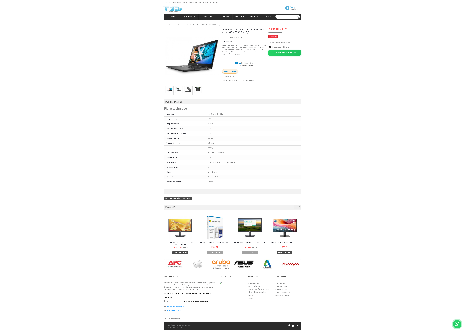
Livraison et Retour (281, 289)
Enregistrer (215, 2)
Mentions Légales (254, 286)
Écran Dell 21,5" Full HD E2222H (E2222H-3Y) (249, 243)
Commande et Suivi (282, 286)
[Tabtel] (176, 9)
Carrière (250, 298)
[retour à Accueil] (165, 23)
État (223, 41)
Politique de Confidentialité (257, 292)
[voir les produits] (174, 265)
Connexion (204, 2)
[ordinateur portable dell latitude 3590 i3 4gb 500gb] (169, 89)
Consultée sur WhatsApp (285, 53)
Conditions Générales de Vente (258, 289)
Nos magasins (173, 318)
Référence (225, 38)
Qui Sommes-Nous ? (254, 283)
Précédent (164, 90)
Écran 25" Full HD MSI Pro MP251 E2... (285, 242)
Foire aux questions (282, 295)
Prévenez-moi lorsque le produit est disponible (238, 80)
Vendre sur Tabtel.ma (282, 292)
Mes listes (194, 2)
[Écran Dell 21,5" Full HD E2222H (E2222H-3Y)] (250, 228)
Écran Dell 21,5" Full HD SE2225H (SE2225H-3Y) (180, 243)
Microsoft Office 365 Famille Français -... (215, 242)
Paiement (251, 295)
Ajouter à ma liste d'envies (280, 43)
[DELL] (244, 64)
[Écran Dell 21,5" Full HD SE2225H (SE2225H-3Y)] (180, 228)
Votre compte (183, 2)
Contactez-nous (170, 2)
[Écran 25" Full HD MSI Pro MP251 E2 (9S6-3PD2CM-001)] (285, 228)
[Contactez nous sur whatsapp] (457, 324)
